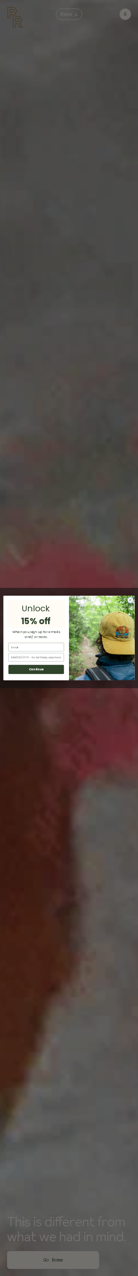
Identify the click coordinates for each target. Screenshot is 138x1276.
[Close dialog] (130, 600)
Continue (36, 669)
